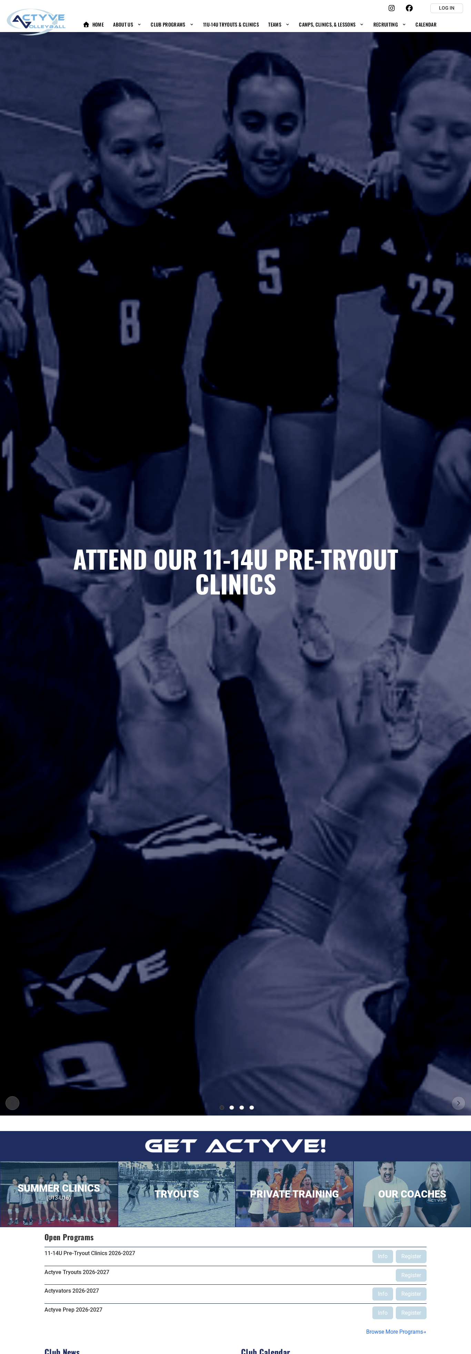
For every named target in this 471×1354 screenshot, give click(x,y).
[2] (231, 1107)
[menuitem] (93, 24)
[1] (222, 1107)
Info (383, 1256)
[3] (241, 1107)
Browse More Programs (394, 1331)
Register (411, 1256)
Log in (446, 8)
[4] (251, 1107)
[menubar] (259, 24)
